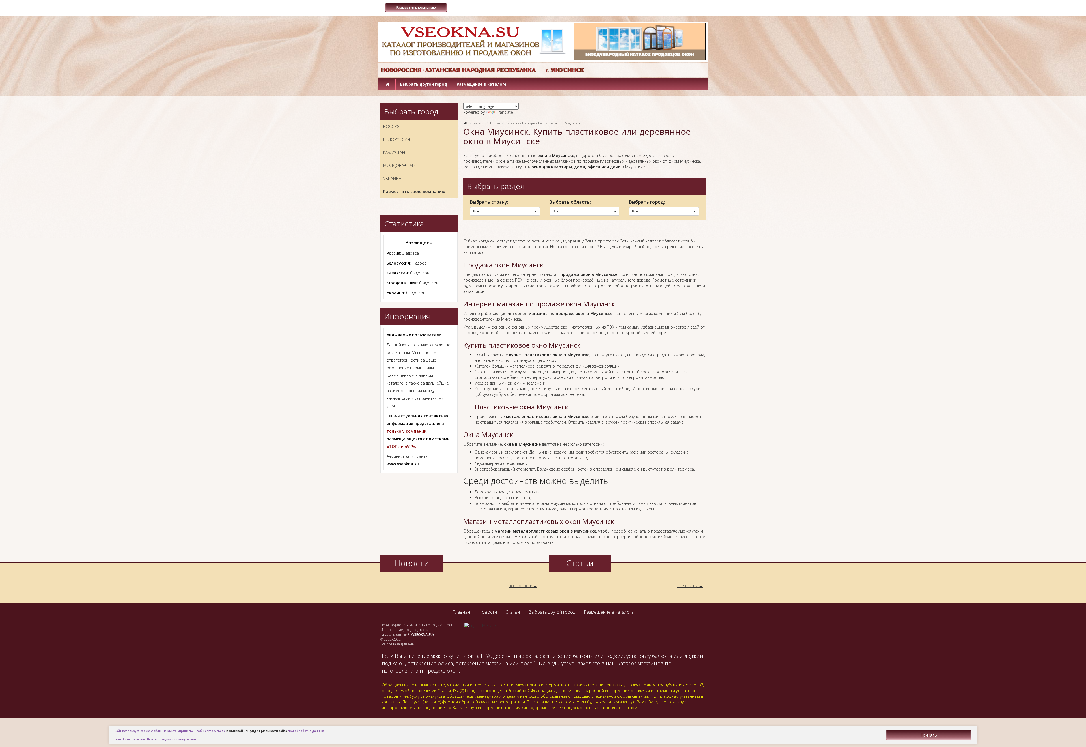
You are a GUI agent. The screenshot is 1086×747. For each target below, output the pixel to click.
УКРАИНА (392, 178)
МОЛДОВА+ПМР (399, 165)
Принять (929, 735)
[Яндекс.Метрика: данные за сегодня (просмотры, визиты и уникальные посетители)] (481, 625)
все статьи (687, 585)
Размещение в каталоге (481, 84)
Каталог (479, 123)
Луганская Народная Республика (531, 123)
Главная (461, 612)
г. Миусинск (571, 123)
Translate (504, 112)
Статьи (512, 612)
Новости (488, 612)
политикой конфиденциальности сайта (256, 731)
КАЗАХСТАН (394, 152)
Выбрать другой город (423, 84)
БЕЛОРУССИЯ (396, 139)
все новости (520, 585)
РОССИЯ (391, 126)
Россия (495, 123)
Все (476, 211)
